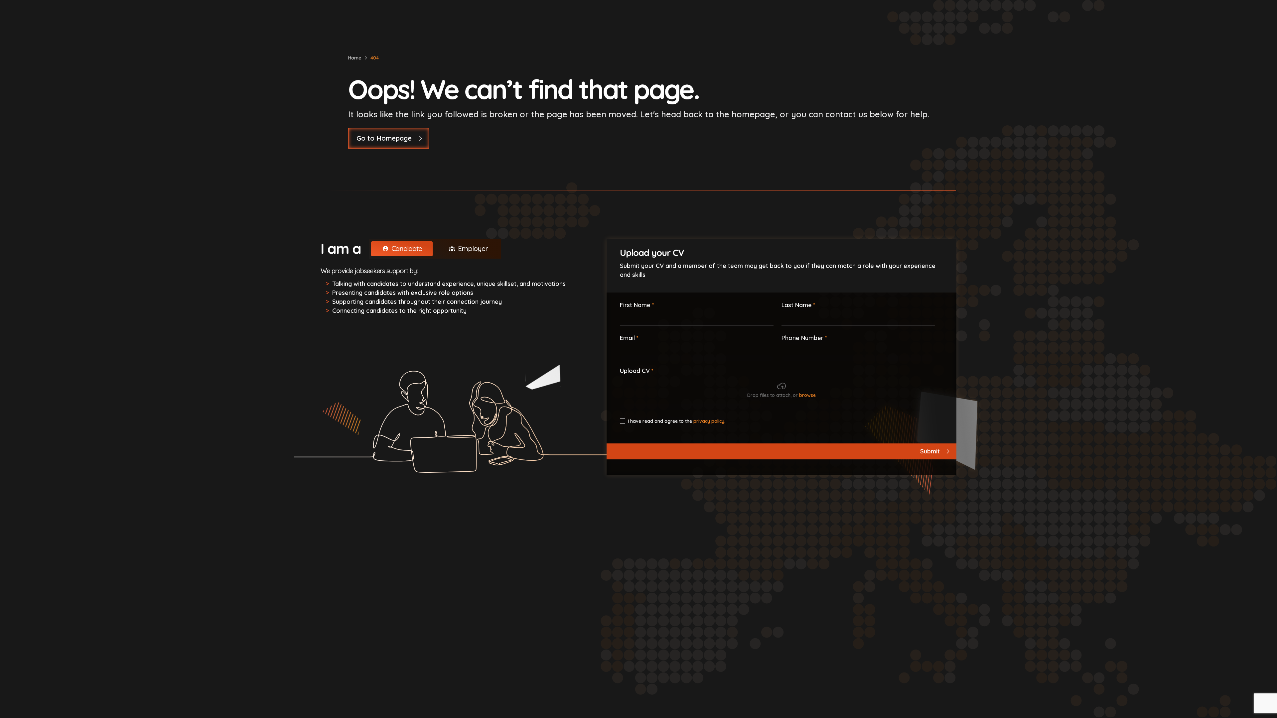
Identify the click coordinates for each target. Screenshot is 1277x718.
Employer (473, 248)
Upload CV (635, 371)
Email (627, 338)
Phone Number (802, 338)
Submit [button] (930, 451)
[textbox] (697, 317)
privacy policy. (709, 421)
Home (354, 58)
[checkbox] (622, 421)
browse (807, 395)
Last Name (796, 305)
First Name (635, 305)
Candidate (406, 248)
